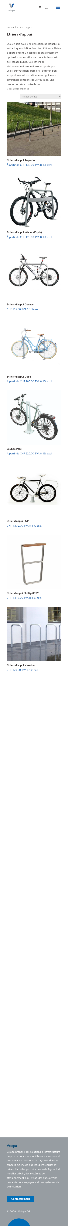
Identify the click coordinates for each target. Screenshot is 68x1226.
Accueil (10, 28)
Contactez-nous (20, 1199)
